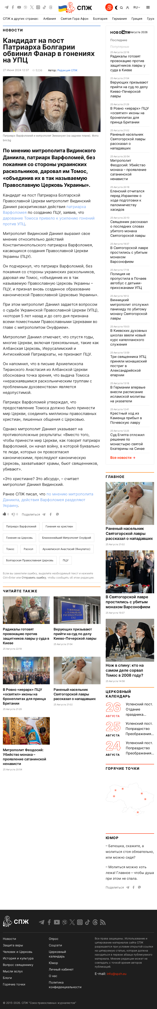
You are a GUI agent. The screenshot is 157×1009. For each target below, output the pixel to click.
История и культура (18, 958)
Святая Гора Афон (74, 18)
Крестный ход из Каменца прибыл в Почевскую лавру (126, 418)
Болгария (100, 18)
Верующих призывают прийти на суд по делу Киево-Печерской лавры (75, 633)
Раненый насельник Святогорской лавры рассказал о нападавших (75, 694)
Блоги (7, 978)
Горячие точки (123, 768)
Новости (13, 30)
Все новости (121, 458)
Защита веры (13, 945)
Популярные (119, 46)
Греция (137, 18)
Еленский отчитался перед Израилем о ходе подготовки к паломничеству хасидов (127, 200)
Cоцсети (55, 945)
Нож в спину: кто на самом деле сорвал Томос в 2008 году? (125, 670)
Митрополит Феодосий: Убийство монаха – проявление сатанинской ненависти (128, 169)
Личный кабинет (61, 969)
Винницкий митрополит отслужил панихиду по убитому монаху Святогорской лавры (129, 309)
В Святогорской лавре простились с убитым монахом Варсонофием (128, 602)
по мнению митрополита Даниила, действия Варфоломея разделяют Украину (48, 500)
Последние (118, 40)
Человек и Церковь (17, 952)
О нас (53, 976)
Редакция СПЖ (67, 70)
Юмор (112, 838)
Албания (49, 18)
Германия (119, 18)
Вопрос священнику (18, 965)
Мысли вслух (13, 971)
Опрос (53, 939)
